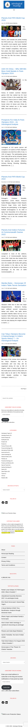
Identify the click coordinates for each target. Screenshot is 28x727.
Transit (3, 473)
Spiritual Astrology (5, 467)
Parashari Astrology (5, 460)
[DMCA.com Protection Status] (8, 513)
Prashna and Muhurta (6, 463)
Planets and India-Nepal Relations (12, 631)
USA (2, 475)
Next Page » (24, 388)
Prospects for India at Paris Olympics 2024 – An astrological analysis (12, 122)
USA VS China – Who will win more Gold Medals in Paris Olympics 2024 (13, 71)
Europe (3, 443)
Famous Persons (5, 446)
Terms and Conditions (8, 565)
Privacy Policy (5, 561)
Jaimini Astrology (5, 454)
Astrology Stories (5, 435)
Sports (2, 469)
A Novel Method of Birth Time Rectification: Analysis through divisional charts (10, 610)
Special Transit (4, 465)
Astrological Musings (14, 5)
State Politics (4, 471)
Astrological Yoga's (5, 433)
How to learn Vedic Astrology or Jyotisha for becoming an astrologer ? (12, 625)
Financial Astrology (5, 448)
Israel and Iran (4, 452)
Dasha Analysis (5, 437)
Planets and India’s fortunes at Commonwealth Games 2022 (13, 232)
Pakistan (3, 458)
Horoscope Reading (7, 553)
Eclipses (3, 441)
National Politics (5, 456)
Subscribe (5, 419)
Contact (3, 557)
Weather (3, 477)
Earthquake (4, 439)
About (3, 549)
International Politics (6, 450)
